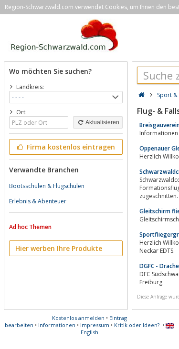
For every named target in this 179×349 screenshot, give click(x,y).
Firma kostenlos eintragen (70, 146)
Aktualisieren (101, 122)
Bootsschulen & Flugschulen (46, 186)
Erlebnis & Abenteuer (37, 201)
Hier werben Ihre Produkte (58, 248)
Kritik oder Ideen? (136, 325)
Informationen (56, 325)
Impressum (94, 325)
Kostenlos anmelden (78, 317)
